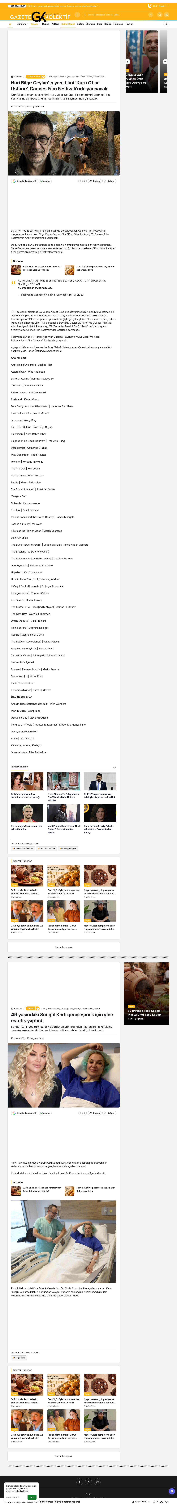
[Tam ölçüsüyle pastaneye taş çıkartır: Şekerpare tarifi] (90, 270)
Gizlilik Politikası (12, 1497)
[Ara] (150, 14)
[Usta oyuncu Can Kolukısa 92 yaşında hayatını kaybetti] (27, 917)
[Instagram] (97, 1481)
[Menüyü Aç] (77, 14)
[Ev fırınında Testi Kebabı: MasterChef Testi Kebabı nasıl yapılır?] (37, 270)
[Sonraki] (165, 61)
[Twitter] (88, 1481)
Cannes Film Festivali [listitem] (23, 848)
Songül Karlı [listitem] (19, 1358)
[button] (166, 14)
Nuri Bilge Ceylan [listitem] (68, 848)
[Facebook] (79, 1481)
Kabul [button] (32, 1497)
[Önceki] (128, 61)
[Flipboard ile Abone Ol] (45, 181)
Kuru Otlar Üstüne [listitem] (46, 848)
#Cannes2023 (43, 287)
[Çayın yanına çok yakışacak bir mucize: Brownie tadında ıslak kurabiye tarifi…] (100, 881)
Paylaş (166, 1502)
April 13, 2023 (75, 294)
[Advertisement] (63, 53)
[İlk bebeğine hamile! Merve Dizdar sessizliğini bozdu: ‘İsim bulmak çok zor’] (63, 917)
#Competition (26, 287)
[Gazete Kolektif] (40, 17)
